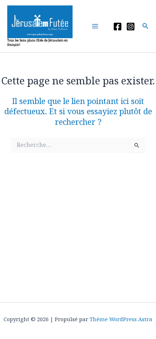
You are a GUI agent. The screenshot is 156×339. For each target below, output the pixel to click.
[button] (145, 26)
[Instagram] (130, 26)
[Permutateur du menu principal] (96, 26)
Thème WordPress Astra (121, 319)
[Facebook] (117, 26)
